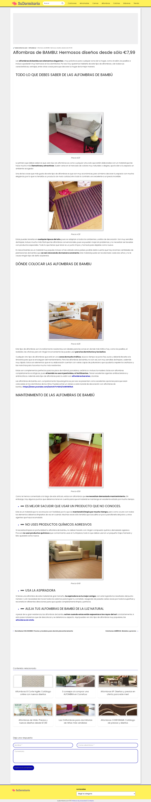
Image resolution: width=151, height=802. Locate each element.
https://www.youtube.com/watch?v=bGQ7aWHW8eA (48, 386)
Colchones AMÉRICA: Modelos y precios (120, 631)
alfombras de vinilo (25, 620)
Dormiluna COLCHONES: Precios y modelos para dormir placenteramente (44, 631)
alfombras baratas (81, 376)
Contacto (91, 801)
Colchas (116, 3)
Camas (95, 3)
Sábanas (126, 3)
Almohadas (84, 3)
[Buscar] (62, 3)
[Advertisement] (75, 28)
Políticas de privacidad (79, 801)
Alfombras (106, 3)
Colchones (72, 3)
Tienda (136, 3)
